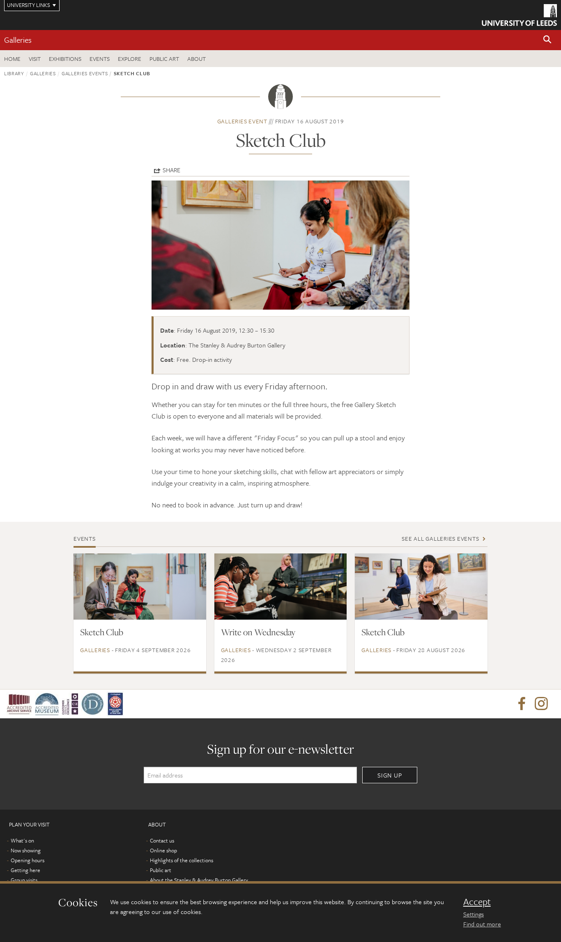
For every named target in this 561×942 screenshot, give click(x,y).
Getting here (25, 870)
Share (171, 169)
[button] (547, 40)
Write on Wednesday (258, 632)
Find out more (482, 923)
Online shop (163, 850)
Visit (35, 58)
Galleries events (85, 73)
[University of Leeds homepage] (519, 15)
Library (14, 73)
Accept (477, 902)
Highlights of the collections (181, 860)
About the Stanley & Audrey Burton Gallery (199, 880)
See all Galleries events (440, 538)
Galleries (18, 39)
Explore (129, 58)
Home (12, 58)
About (196, 58)
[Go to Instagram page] (541, 704)
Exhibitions (65, 58)
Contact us (162, 840)
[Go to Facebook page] (521, 704)
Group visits (24, 880)
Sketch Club (101, 632)
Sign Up (389, 775)
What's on (22, 840)
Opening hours (27, 860)
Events (100, 58)
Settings (473, 914)
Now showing (26, 850)
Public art (164, 58)
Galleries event (242, 121)
